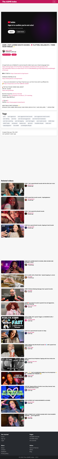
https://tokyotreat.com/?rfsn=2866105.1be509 (16, 83)
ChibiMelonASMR (31, 319)
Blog (31, 451)
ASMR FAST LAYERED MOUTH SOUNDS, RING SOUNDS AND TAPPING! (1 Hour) (39, 261)
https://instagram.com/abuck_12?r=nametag (20, 95)
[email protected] (17, 94)
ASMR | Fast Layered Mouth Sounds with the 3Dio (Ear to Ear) (40, 183)
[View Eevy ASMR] (26, 277)
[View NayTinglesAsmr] (26, 200)
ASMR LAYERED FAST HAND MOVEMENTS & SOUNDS (37, 400)
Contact (3, 449)
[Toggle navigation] (54, 2)
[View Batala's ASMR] (26, 376)
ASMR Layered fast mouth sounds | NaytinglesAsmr (37, 197)
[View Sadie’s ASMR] (26, 348)
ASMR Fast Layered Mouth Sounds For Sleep (35, 330)
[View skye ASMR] (26, 418)
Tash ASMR (30, 290)
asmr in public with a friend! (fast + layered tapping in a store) (40, 275)
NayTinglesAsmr (31, 199)
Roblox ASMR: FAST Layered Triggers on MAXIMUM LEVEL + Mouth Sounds (39, 317)
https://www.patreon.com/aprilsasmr (12, 78)
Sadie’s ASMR (30, 347)
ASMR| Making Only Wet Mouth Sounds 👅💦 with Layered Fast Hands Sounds (40, 345)
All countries (33, 440)
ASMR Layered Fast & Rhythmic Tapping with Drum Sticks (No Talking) (40, 359)
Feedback (3, 451)
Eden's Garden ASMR (32, 305)
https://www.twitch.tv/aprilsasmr (19, 73)
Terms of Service (34, 448)
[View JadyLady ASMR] (26, 227)
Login (2, 440)
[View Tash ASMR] (26, 291)
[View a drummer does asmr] (26, 362)
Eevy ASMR (30, 276)
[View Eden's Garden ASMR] (26, 306)
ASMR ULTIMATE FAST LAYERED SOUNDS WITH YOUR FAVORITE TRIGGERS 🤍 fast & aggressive (40, 415)
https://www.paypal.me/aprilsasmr (15, 102)
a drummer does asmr (32, 361)
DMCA (31, 449)
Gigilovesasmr (31, 264)
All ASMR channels (34, 436)
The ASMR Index (29, 457)
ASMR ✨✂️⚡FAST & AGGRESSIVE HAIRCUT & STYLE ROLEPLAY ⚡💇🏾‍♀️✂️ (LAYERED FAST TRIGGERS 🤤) (41, 373)
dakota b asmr (31, 185)
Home (2, 436)
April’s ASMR (9, 50)
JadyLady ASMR (31, 227)
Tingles (14, 54)
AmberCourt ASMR (31, 389)
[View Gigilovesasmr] (26, 264)
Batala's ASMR (31, 375)
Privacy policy (4, 453)
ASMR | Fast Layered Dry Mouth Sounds (34, 211)
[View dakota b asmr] (26, 186)
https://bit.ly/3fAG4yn (8, 90)
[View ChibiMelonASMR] (26, 320)
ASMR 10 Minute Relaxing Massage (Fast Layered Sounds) (39, 289)
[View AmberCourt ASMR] (26, 390)
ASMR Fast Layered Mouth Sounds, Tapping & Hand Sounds (39, 225)
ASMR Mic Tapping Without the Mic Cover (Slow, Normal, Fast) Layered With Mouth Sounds (40, 387)
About (2, 448)
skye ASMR (30, 417)
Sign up (3, 438)
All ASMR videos (34, 438)
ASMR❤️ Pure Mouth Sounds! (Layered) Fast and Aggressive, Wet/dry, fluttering (39, 303)
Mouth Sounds (6, 54)
